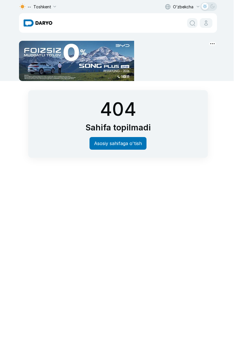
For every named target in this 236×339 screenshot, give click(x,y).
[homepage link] (38, 23)
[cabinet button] (206, 23)
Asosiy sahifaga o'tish (118, 143)
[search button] (192, 23)
